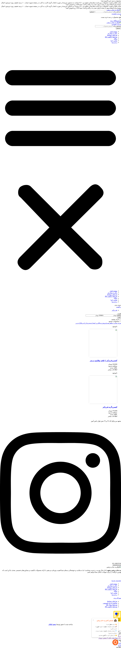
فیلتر (119, 317)
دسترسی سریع (116, 580)
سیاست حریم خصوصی (110, 603)
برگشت (118, 307)
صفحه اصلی (113, 31)
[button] (60, 167)
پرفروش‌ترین (104, 323)
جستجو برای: (117, 12)
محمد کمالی (52, 624)
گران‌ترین (78, 323)
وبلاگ (115, 39)
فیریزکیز (114, 310)
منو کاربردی (117, 598)
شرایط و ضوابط (112, 35)
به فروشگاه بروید (115, 21)
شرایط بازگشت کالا (111, 37)
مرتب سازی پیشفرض (114, 323)
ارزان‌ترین (84, 323)
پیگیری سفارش (112, 33)
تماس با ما (114, 40)
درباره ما (114, 42)
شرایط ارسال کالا (111, 605)
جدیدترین (89, 323)
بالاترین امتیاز (96, 323)
